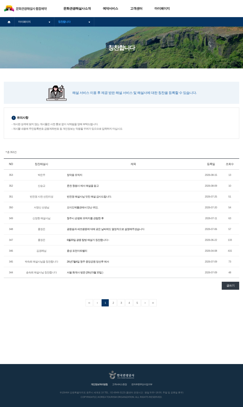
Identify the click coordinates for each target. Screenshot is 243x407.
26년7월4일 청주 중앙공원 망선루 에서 (88, 261)
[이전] (97, 302)
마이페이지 (162, 8)
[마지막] (153, 302)
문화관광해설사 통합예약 (25, 8)
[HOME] (9, 22)
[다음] (145, 302)
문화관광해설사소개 (77, 8)
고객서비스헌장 (119, 384)
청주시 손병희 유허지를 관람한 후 (85, 218)
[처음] (89, 302)
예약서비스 (110, 8)
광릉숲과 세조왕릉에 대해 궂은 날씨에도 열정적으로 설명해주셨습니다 (105, 229)
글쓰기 (230, 285)
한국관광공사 (121, 375)
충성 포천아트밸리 (77, 250)
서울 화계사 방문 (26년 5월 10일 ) (85, 272)
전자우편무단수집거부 (141, 384)
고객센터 (136, 8)
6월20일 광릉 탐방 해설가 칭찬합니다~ (88, 239)
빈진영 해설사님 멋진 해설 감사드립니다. (89, 196)
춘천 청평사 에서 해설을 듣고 (83, 185)
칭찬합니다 (64, 21)
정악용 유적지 (74, 174)
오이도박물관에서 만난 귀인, (82, 207)
